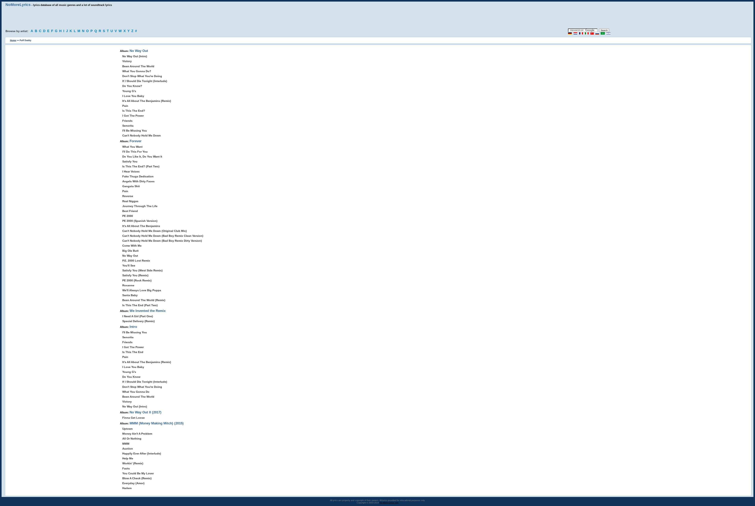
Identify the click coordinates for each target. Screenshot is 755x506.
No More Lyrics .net (388, 502)
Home (13, 40)
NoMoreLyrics (18, 5)
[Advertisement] (377, 18)
